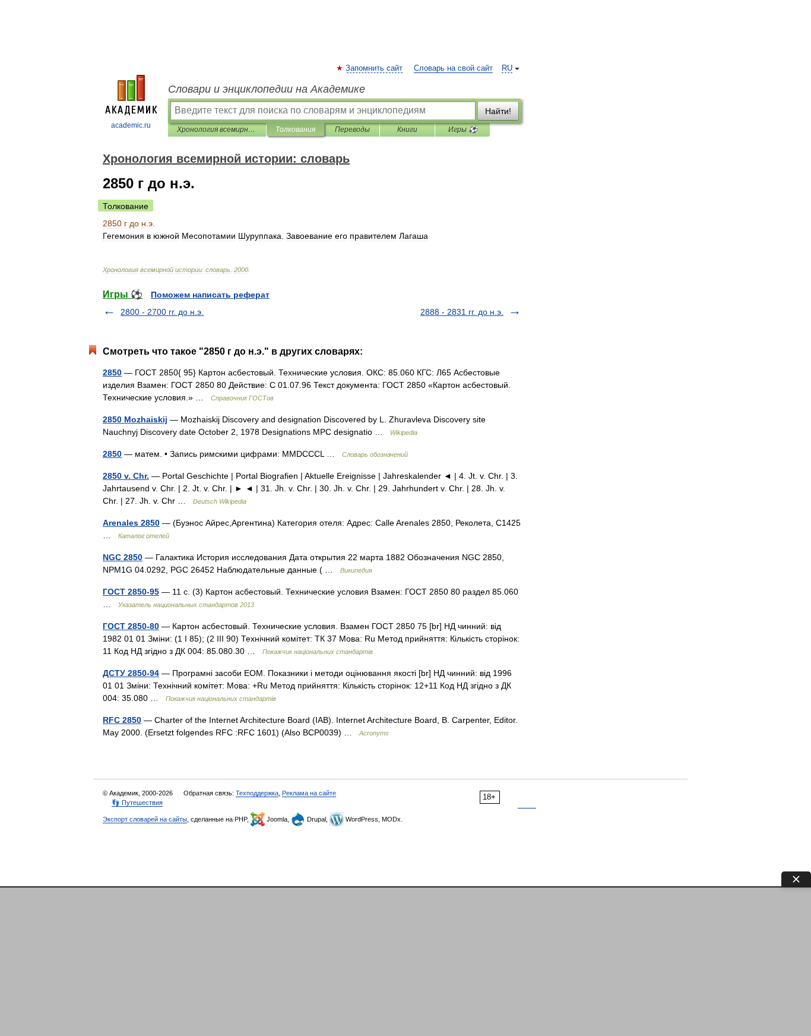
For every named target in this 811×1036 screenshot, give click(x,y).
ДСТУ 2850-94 (131, 673)
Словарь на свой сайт (453, 68)
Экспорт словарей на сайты (145, 819)
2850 (112, 372)
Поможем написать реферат (210, 294)
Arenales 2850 (131, 523)
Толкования (295, 129)
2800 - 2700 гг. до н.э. (162, 312)
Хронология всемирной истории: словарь (217, 129)
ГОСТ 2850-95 (131, 591)
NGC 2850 (122, 557)
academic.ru (131, 125)
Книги (407, 129)
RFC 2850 (122, 720)
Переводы (352, 129)
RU (507, 68)
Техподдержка (257, 793)
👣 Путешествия (137, 802)
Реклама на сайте (309, 793)
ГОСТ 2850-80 (131, 626)
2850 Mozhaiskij (135, 419)
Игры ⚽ (462, 129)
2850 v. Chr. (126, 476)
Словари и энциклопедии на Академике (266, 89)
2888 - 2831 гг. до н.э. (461, 312)
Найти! (498, 111)
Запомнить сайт (375, 68)
